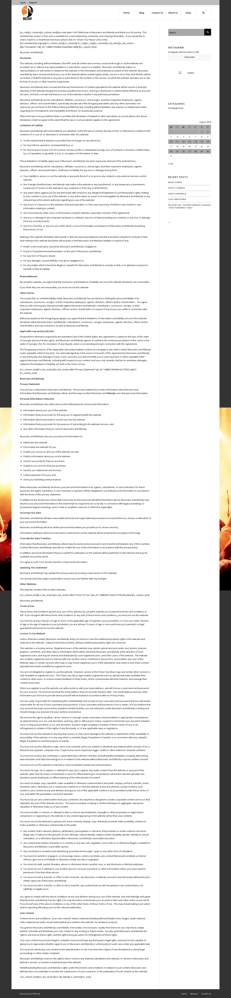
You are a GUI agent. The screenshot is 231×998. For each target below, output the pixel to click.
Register (33, 2)
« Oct (170, 163)
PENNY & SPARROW (176, 188)
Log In (23, 2)
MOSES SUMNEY (175, 182)
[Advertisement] (189, 275)
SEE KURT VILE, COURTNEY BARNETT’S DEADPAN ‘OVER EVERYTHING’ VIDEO (189, 206)
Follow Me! (189, 57)
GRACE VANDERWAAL (177, 193)
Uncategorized (175, 108)
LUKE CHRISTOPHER (177, 199)
